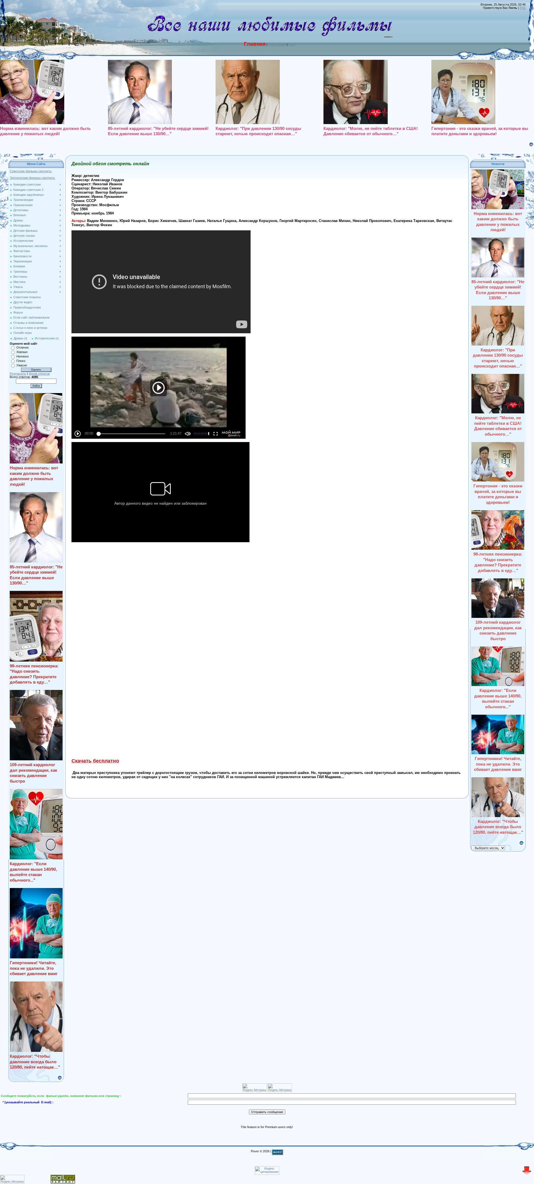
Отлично (22, 347)
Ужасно (21, 365)
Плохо (20, 360)
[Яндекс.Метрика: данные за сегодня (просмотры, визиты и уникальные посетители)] (12, 1179)
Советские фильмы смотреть (31, 171)
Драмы (18, 338)
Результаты (18, 373)
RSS (523, 7)
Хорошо (22, 352)
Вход (291, 44)
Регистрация (277, 44)
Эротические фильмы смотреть (32, 177)
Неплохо (22, 356)
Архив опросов (39, 373)
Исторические (45, 338)
